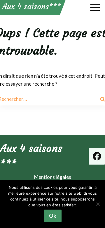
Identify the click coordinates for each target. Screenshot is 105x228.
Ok (52, 216)
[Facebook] (97, 156)
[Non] (98, 204)
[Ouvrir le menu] (96, 7)
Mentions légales (52, 177)
